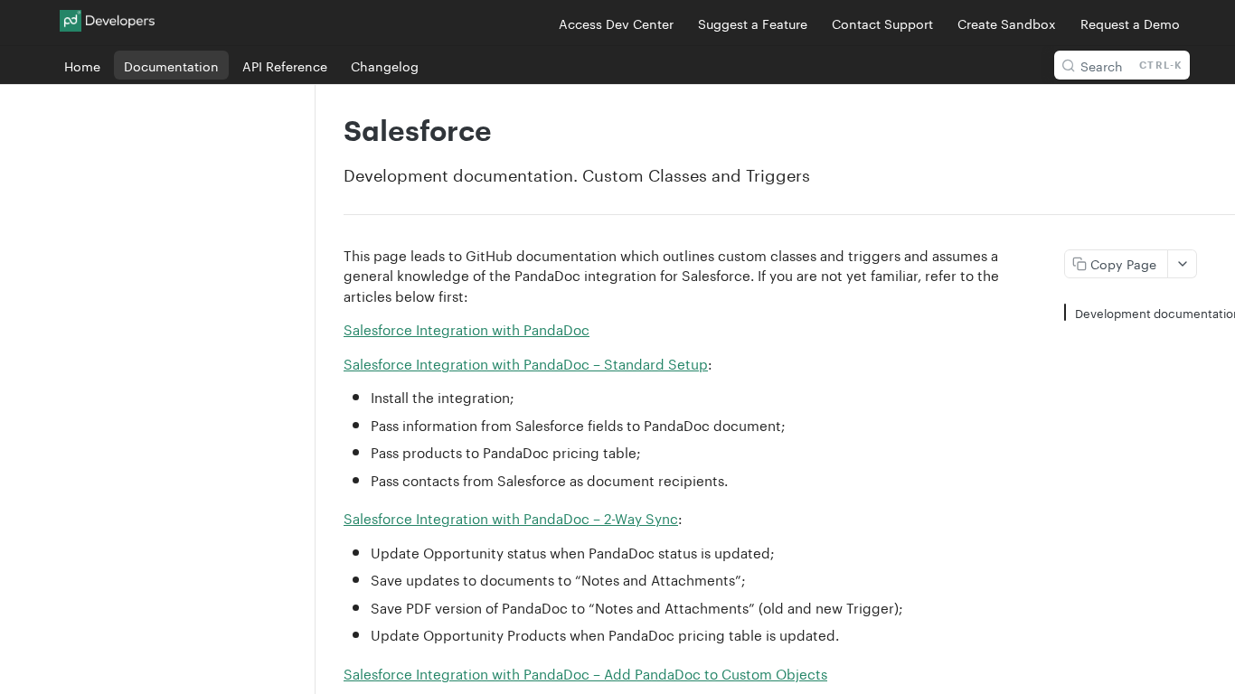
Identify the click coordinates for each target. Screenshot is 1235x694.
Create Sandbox (1006, 23)
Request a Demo (1130, 23)
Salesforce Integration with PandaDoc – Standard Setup (526, 362)
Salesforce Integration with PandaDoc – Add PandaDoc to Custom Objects (585, 672)
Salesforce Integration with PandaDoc (466, 328)
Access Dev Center (616, 23)
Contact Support (882, 23)
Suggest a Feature (752, 23)
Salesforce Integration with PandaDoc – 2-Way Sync (511, 517)
